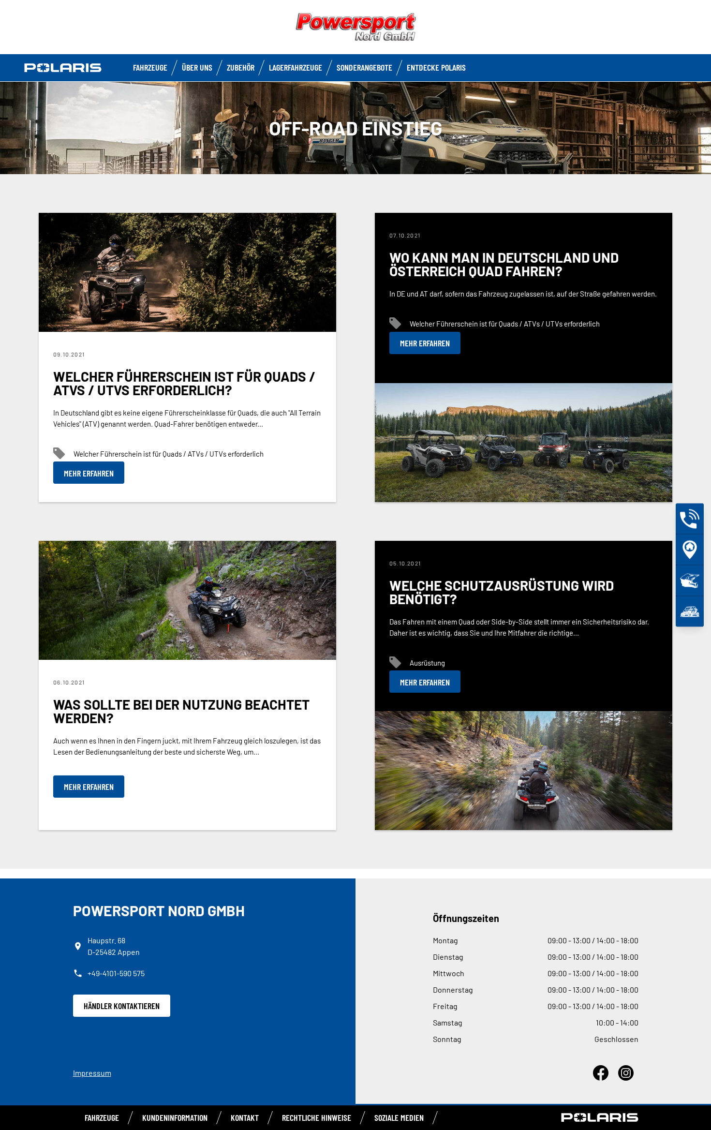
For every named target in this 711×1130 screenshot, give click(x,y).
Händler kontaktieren (122, 1005)
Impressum (92, 1072)
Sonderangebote (364, 67)
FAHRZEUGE (150, 67)
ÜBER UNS (197, 67)
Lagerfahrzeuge (295, 67)
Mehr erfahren (89, 473)
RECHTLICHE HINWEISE (316, 1117)
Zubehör (240, 67)
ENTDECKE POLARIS (436, 67)
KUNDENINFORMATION (174, 1117)
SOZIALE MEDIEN (399, 1117)
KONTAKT (245, 1117)
